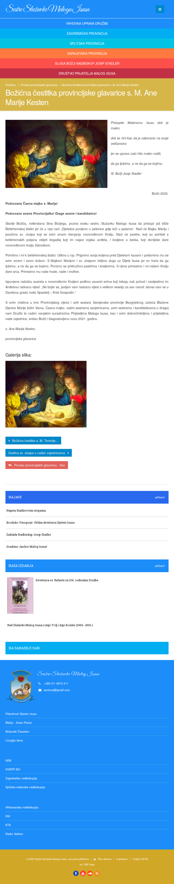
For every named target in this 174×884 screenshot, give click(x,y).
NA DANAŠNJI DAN (24, 648)
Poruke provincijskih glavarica (39, 85)
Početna (10, 85)
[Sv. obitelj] (46, 394)
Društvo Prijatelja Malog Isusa (87, 73)
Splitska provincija (87, 43)
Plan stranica (104, 859)
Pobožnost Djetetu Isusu (21, 714)
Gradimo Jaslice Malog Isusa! (26, 546)
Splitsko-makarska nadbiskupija (25, 787)
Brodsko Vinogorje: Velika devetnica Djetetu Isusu (40, 522)
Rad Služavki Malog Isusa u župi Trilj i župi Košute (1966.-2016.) (50, 625)
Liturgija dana (14, 740)
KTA (8, 825)
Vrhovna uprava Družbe (87, 23)
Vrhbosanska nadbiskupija (21, 807)
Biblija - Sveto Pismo (18, 723)
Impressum (122, 859)
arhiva (159, 497)
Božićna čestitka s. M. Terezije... (34, 440)
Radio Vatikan (14, 834)
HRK (8, 760)
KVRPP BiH (12, 769)
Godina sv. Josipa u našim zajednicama (38, 453)
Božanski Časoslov (17, 731)
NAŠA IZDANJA (21, 566)
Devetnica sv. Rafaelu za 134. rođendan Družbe (67, 580)
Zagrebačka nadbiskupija (21, 778)
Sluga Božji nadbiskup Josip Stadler (87, 63)
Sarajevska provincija (87, 53)
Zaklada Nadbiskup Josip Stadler (28, 534)
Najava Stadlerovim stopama (26, 510)
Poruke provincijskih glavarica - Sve (38, 465)
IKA (7, 816)
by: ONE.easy (87, 864)
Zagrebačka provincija (87, 33)
